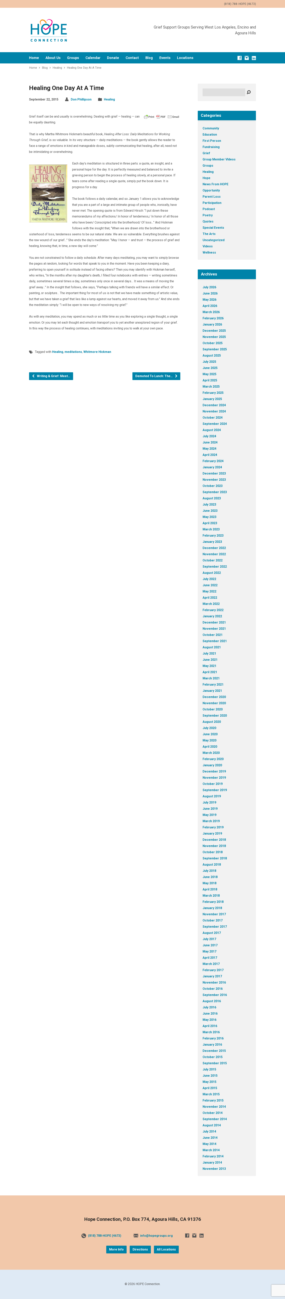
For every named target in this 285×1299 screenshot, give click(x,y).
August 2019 (212, 796)
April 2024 (210, 455)
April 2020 (210, 746)
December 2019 (214, 771)
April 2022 (210, 597)
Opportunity (211, 190)
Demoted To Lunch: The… (154, 376)
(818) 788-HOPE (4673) (104, 1236)
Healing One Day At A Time (84, 67)
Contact (132, 58)
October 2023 (213, 486)
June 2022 (210, 585)
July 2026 (209, 287)
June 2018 (210, 877)
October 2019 (213, 784)
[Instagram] (247, 58)
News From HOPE (215, 184)
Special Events (213, 227)
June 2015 (210, 1075)
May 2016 (209, 1020)
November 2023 (214, 479)
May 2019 (209, 815)
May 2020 (209, 740)
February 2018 (213, 902)
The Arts (209, 234)
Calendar (93, 58)
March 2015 (211, 1094)
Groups (73, 58)
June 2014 (210, 1138)
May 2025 (209, 374)
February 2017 (213, 970)
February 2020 (213, 759)
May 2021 (209, 666)
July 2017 (209, 939)
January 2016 (212, 1044)
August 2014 (212, 1125)
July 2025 (209, 362)
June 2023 (210, 511)
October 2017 (213, 920)
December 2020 (214, 697)
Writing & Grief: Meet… (53, 376)
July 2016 (209, 1007)
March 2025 (211, 386)
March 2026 (211, 312)
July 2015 (209, 1069)
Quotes (208, 221)
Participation (212, 203)
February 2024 (213, 461)
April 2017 (210, 958)
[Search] (249, 92)
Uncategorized (214, 240)
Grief (206, 153)
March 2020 (211, 753)
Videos (208, 246)
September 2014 (215, 1119)
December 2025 (214, 331)
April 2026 (210, 306)
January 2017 (212, 976)
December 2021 (214, 622)
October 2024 (213, 417)
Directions (140, 1249)
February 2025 (213, 393)
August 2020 (212, 722)
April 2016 (210, 1026)
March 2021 (211, 678)
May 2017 (209, 951)
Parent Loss (212, 196)
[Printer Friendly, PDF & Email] (161, 116)
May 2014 (209, 1144)
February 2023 (213, 535)
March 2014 (211, 1150)
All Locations (166, 1249)
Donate (113, 58)
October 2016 (213, 989)
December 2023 (214, 473)
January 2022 (212, 616)
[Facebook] (240, 58)
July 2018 (209, 871)
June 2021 (210, 660)
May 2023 (209, 517)
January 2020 (212, 765)
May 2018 (209, 883)
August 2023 (212, 498)
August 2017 (212, 933)
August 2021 (212, 647)
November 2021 (214, 628)
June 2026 (210, 293)
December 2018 (214, 840)
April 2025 (210, 380)
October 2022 (213, 560)
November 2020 (214, 703)
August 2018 (212, 864)
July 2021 (209, 653)
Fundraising (211, 147)
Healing (57, 67)
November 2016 (214, 982)
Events (164, 58)
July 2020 (209, 728)
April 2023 (210, 523)
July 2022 (209, 579)
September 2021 (215, 641)
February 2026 (213, 318)
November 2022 (214, 554)
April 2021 (210, 672)
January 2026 (212, 324)
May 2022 (209, 591)
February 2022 (213, 610)
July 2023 (209, 504)
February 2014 (213, 1156)
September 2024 (215, 424)
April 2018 (210, 889)
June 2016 (210, 1013)
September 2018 (215, 858)
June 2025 (210, 368)
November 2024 (214, 411)
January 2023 (212, 542)
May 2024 (209, 448)
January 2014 (212, 1162)
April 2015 (210, 1088)
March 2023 (211, 529)
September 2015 (215, 1063)
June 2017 (210, 945)
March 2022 (211, 604)
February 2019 (213, 827)
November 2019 (214, 777)
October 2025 (213, 343)
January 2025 (212, 399)
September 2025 (215, 349)
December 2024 (214, 405)
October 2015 (213, 1057)
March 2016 (211, 1032)
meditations (73, 352)
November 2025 (214, 337)
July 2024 (209, 436)
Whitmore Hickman (97, 352)
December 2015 (214, 1051)
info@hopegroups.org (156, 1236)
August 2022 (212, 573)
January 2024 (212, 467)
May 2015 (209, 1082)
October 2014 (213, 1113)
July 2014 (209, 1131)
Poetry (208, 215)
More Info (116, 1249)
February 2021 (213, 684)
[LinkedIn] (254, 58)
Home (34, 58)
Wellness (209, 252)
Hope (206, 178)
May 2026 (209, 299)
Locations (185, 58)
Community (211, 128)
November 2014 (214, 1106)
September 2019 (215, 790)
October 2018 (213, 852)
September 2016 (215, 995)
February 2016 (213, 1038)
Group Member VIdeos (219, 159)
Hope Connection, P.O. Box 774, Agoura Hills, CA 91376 (142, 1219)
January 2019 (212, 833)
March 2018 (211, 895)
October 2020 (213, 709)
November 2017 (214, 914)
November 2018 (214, 846)
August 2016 (212, 1001)
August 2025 (212, 355)
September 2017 (215, 926)
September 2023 (215, 492)
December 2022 (214, 548)
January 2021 (212, 691)
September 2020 (215, 715)
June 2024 (210, 442)
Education (210, 134)
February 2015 (213, 1100)
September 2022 (215, 566)
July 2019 (209, 802)
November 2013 (214, 1169)
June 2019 (210, 809)
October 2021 (213, 635)
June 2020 (210, 734)
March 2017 (211, 964)
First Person (212, 141)
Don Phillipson (81, 99)
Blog (149, 58)
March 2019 (211, 821)
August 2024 (212, 430)
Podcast (209, 209)
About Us (53, 58)
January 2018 (212, 908)
